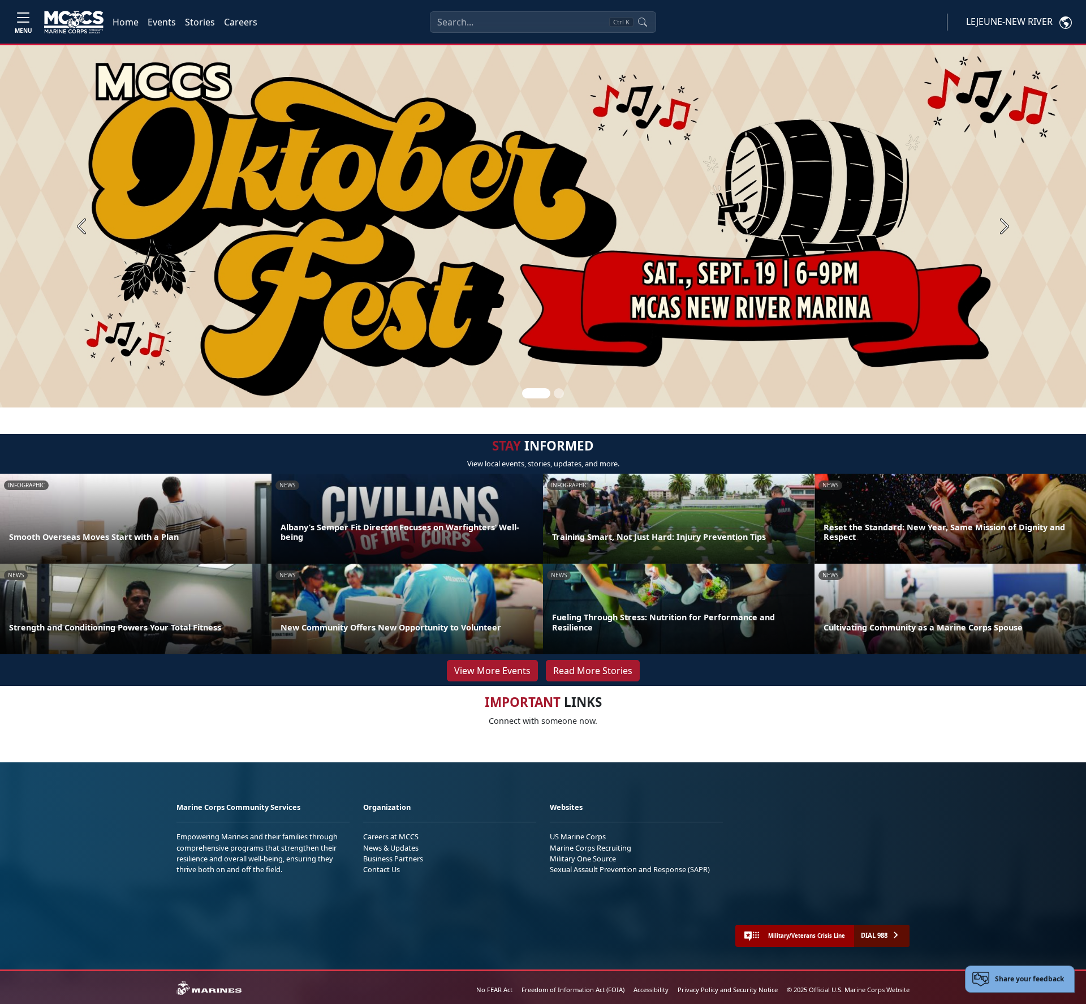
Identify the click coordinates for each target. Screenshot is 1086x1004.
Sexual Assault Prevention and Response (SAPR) (630, 869)
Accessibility (651, 989)
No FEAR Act (494, 989)
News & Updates (391, 848)
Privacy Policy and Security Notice (728, 989)
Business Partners (393, 858)
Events (162, 22)
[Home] (74, 22)
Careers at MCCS (391, 836)
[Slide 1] (536, 393)
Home (126, 22)
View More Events (492, 670)
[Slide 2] (559, 393)
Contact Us (381, 869)
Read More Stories (592, 670)
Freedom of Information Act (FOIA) (573, 989)
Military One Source (583, 858)
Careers (240, 22)
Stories (200, 22)
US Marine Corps (578, 836)
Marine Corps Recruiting (590, 848)
